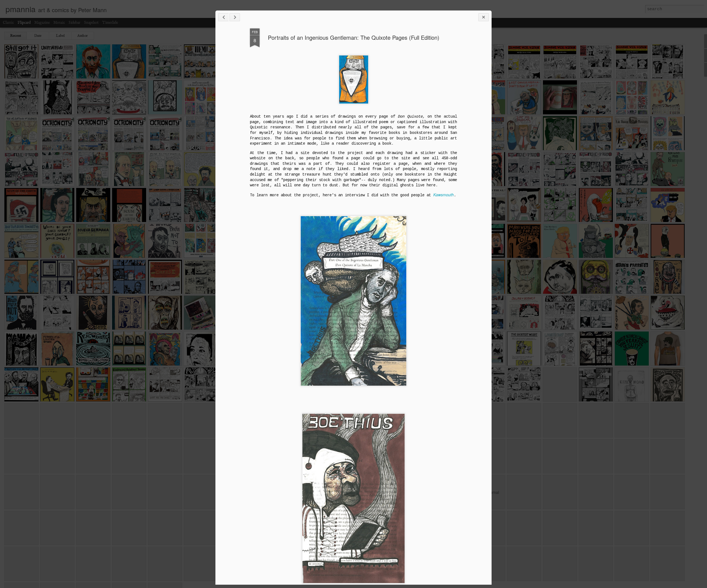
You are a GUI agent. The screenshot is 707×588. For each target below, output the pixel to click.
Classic (8, 22)
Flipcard (24, 22)
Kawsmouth (443, 194)
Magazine (42, 22)
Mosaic (59, 22)
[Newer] (223, 17)
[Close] (483, 17)
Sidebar (74, 22)
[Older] (234, 17)
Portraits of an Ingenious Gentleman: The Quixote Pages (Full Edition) (353, 37)
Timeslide (110, 22)
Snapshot (91, 22)
